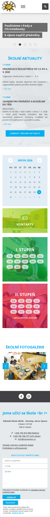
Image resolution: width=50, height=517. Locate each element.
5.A (40, 256)
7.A (21, 301)
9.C (36, 311)
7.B (21, 306)
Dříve (10, 160)
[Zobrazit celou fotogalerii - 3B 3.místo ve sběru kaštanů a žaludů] (25, 366)
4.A (32, 256)
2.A (17, 256)
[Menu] (23, 6)
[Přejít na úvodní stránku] (9, 6)
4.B (32, 261)
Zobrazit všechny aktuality (25, 133)
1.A (9, 256)
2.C (17, 267)
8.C (28, 311)
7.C (21, 311)
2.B (17, 261)
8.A (28, 301)
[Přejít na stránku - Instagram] (28, 396)
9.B (36, 306)
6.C (13, 311)
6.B (13, 306)
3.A (25, 256)
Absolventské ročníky (26, 318)
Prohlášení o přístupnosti (14, 448)
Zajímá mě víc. (18, 513)
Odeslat (11, 497)
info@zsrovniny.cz (27, 439)
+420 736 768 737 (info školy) (27, 436)
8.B (28, 306)
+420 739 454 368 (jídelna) (26, 433)
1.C (9, 267)
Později (40, 160)
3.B (25, 261)
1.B (9, 261)
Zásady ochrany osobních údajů (17, 445)
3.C (25, 267)
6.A (13, 301)
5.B (40, 261)
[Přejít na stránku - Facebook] (21, 396)
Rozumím (10, 502)
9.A (36, 301)
